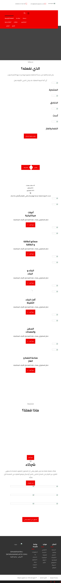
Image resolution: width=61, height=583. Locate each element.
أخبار (44, 562)
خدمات (34, 557)
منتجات (34, 565)
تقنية (34, 567)
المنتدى (44, 550)
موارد (43, 560)
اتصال (53, 555)
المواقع (53, 562)
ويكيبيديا (44, 557)
